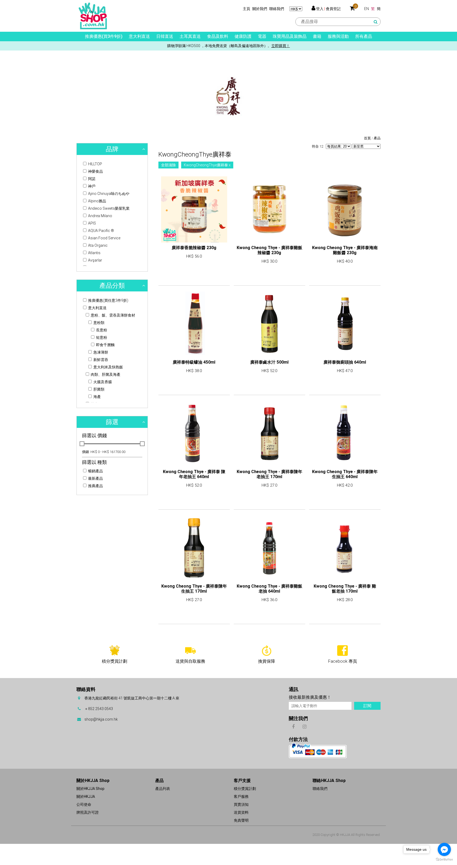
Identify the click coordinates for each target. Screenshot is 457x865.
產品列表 (162, 788)
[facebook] (293, 726)
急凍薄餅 (100, 352)
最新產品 (95, 478)
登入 (319, 9)
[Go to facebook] (444, 849)
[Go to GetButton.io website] (444, 859)
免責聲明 (241, 820)
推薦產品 (95, 486)
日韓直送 (164, 36)
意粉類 (98, 323)
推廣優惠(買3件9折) (103, 36)
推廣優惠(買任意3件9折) (107, 300)
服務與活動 (338, 36)
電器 (262, 36)
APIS (91, 223)
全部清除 (168, 165)
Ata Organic (97, 245)
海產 (97, 397)
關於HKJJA (85, 796)
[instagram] (304, 726)
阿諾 (91, 179)
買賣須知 (241, 804)
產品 (377, 138)
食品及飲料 (217, 36)
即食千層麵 (105, 345)
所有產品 (363, 36)
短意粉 (101, 337)
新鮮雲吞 (100, 360)
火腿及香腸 (102, 382)
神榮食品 (95, 171)
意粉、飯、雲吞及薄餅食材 (112, 315)
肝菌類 (98, 389)
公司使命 (83, 804)
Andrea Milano (99, 216)
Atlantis (93, 253)
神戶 (91, 186)
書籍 (317, 36)
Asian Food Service (103, 238)
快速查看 (194, 271)
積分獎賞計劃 (245, 788)
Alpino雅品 (96, 201)
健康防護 (243, 36)
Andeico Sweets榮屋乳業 (108, 208)
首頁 (367, 138)
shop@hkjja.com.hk (101, 719)
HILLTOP (94, 164)
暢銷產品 (95, 471)
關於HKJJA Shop (90, 788)
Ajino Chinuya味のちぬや (108, 193)
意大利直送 (139, 36)
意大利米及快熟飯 (108, 367)
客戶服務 (241, 796)
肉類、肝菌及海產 (105, 374)
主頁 (246, 9)
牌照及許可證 (87, 812)
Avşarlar (94, 260)
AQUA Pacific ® (100, 230)
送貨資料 (241, 812)
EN (366, 9)
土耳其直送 (190, 36)
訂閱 (367, 705)
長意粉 (101, 330)
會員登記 (333, 9)
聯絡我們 (276, 9)
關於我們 (259, 9)
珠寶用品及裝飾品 (290, 36)
